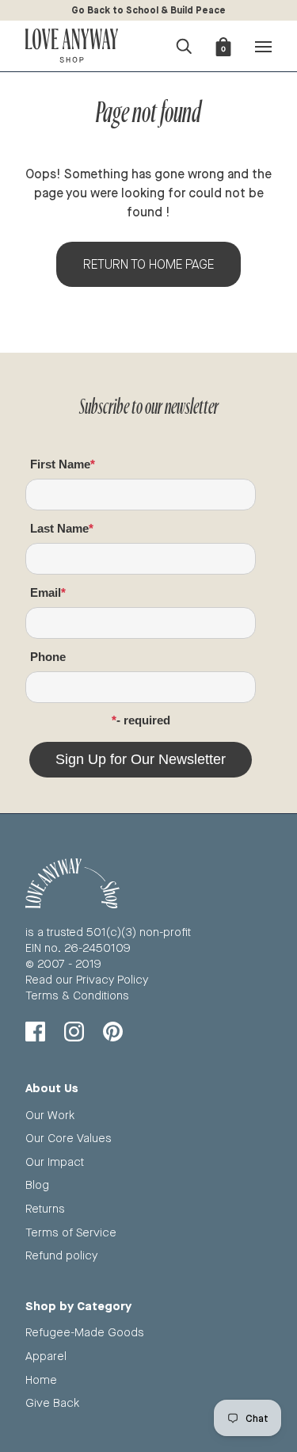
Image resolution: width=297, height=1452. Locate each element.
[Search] (184, 44)
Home (41, 1379)
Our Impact (54, 1161)
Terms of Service (70, 1232)
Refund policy (61, 1255)
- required (143, 720)
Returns (45, 1208)
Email (45, 592)
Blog (37, 1184)
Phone (48, 656)
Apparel (46, 1355)
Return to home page (148, 264)
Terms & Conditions (77, 995)
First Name (60, 464)
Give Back (52, 1402)
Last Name (59, 528)
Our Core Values (68, 1137)
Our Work (49, 1114)
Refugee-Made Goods (84, 1331)
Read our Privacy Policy (86, 979)
